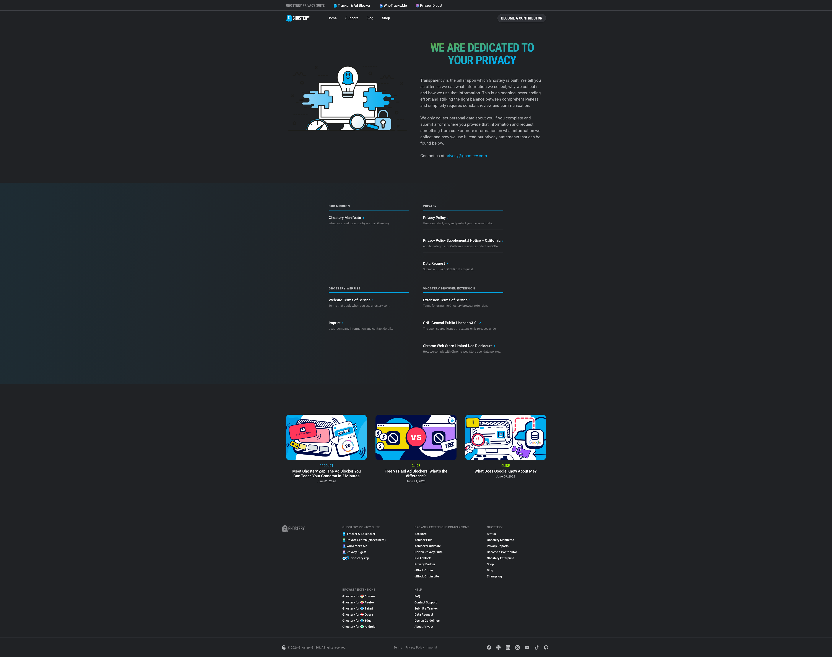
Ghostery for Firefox (358, 602)
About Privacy (424, 626)
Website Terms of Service (351, 300)
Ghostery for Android (358, 626)
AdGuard (420, 534)
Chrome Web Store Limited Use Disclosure (459, 346)
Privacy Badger (424, 564)
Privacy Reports (498, 546)
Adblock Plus (423, 540)
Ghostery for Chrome (358, 596)
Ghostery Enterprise (500, 558)
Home (332, 18)
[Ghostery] (298, 18)
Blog (369, 18)
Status (491, 534)
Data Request (435, 263)
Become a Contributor (521, 18)
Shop (386, 18)
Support (351, 18)
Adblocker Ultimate (427, 546)
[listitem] (326, 450)
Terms (398, 647)
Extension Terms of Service (446, 300)
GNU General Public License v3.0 (452, 323)
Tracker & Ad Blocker (354, 5)
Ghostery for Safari (357, 608)
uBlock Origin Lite (426, 576)
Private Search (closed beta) (366, 540)
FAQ (417, 596)
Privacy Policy (435, 217)
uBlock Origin (423, 570)
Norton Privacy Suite (428, 552)
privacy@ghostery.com (465, 155)
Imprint (336, 323)
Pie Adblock (422, 558)
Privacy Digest (431, 5)
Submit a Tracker (426, 608)
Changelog (494, 576)
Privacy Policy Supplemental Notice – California (463, 240)
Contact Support (425, 602)
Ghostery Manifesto (346, 217)
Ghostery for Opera (357, 614)
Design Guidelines (427, 620)
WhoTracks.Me (395, 5)
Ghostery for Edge (357, 620)
